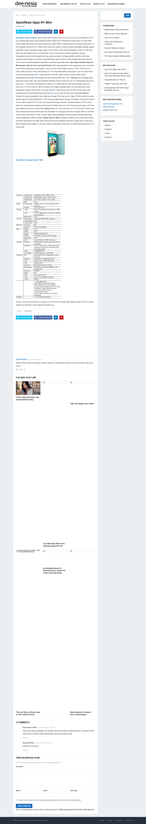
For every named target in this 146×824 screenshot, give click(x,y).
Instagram (108, 129)
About (102, 820)
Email (45, 790)
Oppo (19, 311)
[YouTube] (22, 369)
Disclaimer (118, 820)
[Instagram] (25, 369)
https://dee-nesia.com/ (34, 359)
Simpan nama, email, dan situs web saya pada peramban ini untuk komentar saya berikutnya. (49, 800)
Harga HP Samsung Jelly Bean (115, 84)
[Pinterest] (61, 32)
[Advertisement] (55, 179)
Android (24, 15)
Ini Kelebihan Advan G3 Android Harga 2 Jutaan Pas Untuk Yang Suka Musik (54, 570)
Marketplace (99, 4)
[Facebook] (20, 369)
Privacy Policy (129, 820)
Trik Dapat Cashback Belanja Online (117, 56)
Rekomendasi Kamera (116, 4)
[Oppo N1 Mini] (55, 143)
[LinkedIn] (56, 32)
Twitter (107, 133)
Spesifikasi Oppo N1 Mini (26, 38)
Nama (18, 790)
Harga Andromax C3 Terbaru (114, 80)
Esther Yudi (20, 26)
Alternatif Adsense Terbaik (114, 48)
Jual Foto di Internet (111, 38)
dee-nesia (54, 93)
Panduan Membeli (50, 4)
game (37, 75)
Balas (26, 738)
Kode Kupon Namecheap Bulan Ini (117, 52)
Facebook (108, 137)
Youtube (107, 125)
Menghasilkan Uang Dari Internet (116, 30)
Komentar (20, 766)
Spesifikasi (27, 311)
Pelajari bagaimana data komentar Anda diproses (76, 810)
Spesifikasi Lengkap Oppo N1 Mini (29, 160)
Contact (109, 820)
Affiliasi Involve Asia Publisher (115, 34)
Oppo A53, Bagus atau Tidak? (82, 404)
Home (17, 15)
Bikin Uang (43, 820)
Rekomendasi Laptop (68, 4)
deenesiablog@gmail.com (112, 104)
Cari (127, 15)
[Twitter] (17, 369)
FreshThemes (35, 820)
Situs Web (73, 790)
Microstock (85, 4)
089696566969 (108, 107)
